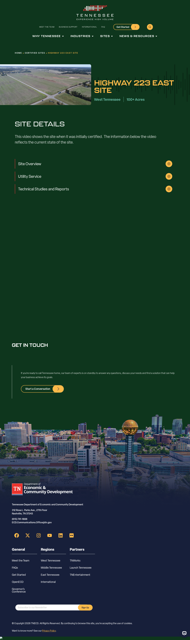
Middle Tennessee (51, 567)
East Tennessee (50, 574)
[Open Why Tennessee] (63, 36)
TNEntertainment (80, 574)
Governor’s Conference (19, 590)
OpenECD (17, 582)
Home (18, 52)
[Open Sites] (112, 36)
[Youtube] (49, 535)
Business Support (68, 27)
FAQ (103, 27)
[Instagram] (38, 535)
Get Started (19, 574)
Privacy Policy (49, 630)
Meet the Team (46, 27)
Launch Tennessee (80, 567)
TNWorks (75, 560)
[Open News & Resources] (156, 36)
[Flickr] (71, 535)
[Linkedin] (60, 535)
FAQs (15, 567)
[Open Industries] (92, 36)
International (89, 27)
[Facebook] (16, 535)
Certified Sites (35, 52)
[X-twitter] (27, 535)
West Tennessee (50, 560)
